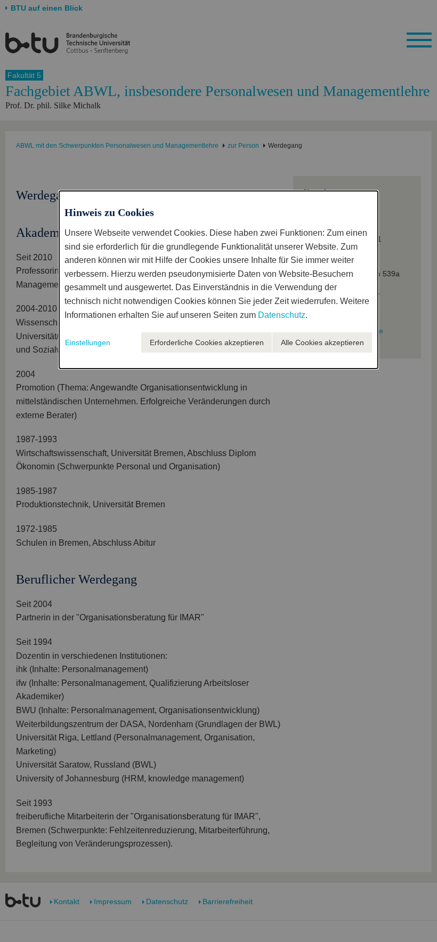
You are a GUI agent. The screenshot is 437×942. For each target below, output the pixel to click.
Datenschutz (281, 315)
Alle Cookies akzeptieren (322, 342)
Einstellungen (87, 342)
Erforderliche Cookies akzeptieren (207, 342)
